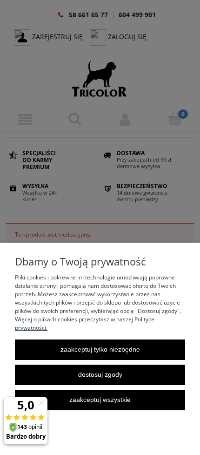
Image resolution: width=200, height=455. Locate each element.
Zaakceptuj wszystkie (100, 399)
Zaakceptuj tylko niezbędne (100, 349)
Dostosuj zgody (100, 374)
